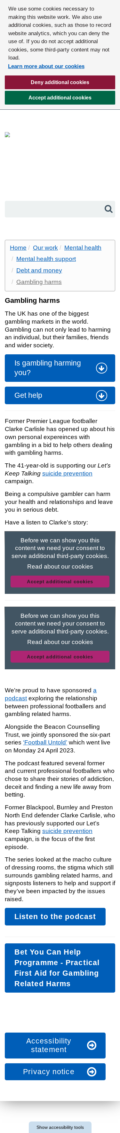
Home (18, 247)
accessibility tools (60, 1127)
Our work (45, 247)
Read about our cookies (60, 566)
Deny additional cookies (47, 84)
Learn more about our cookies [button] (46, 66)
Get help (28, 395)
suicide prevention (67, 473)
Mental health (82, 247)
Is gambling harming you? (47, 368)
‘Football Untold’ (45, 742)
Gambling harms (39, 282)
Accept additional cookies (48, 100)
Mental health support (46, 259)
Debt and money (39, 270)
